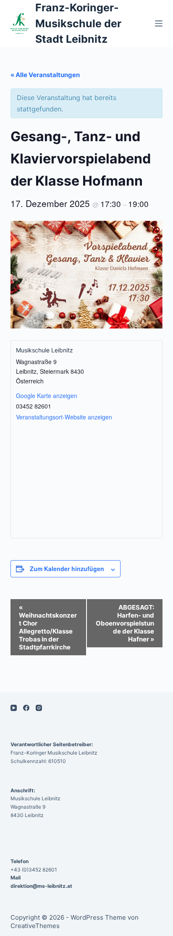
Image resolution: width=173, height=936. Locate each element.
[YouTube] (13, 708)
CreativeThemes (35, 926)
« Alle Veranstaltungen (45, 75)
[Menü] (159, 23)
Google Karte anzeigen (46, 395)
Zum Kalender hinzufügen (67, 568)
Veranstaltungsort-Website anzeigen (64, 417)
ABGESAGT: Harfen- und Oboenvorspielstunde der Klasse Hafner (125, 623)
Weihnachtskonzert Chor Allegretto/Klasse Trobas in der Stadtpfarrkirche (48, 627)
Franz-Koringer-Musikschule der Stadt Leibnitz (78, 23)
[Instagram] (39, 708)
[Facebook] (26, 708)
